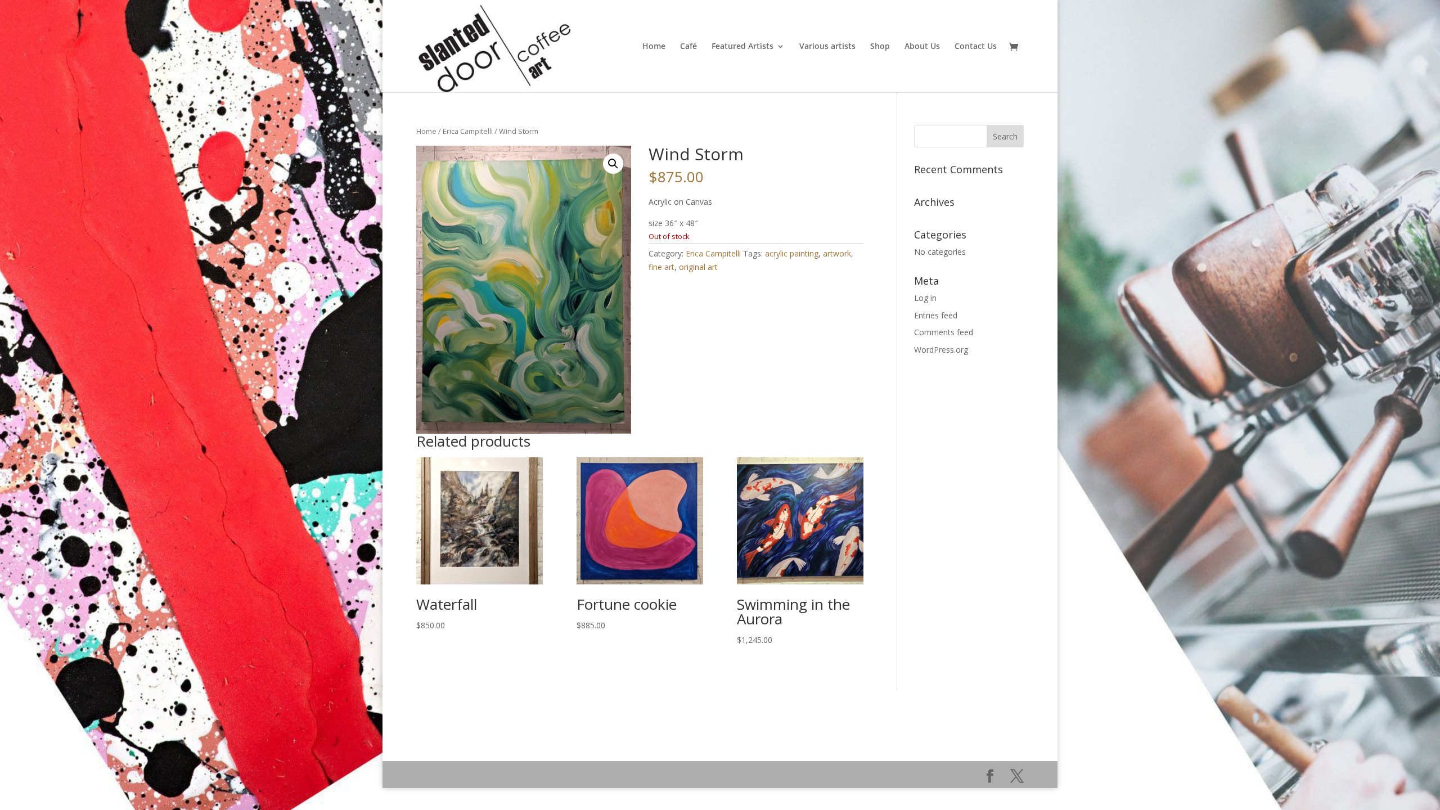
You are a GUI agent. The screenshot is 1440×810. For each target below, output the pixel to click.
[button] (613, 164)
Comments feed (943, 332)
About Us (922, 46)
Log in (925, 297)
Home (653, 46)
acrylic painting (791, 253)
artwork (837, 253)
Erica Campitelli (468, 131)
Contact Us (976, 46)
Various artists (827, 46)
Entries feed (935, 315)
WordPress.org (941, 349)
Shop (880, 46)
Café (688, 46)
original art (698, 267)
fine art (661, 267)
